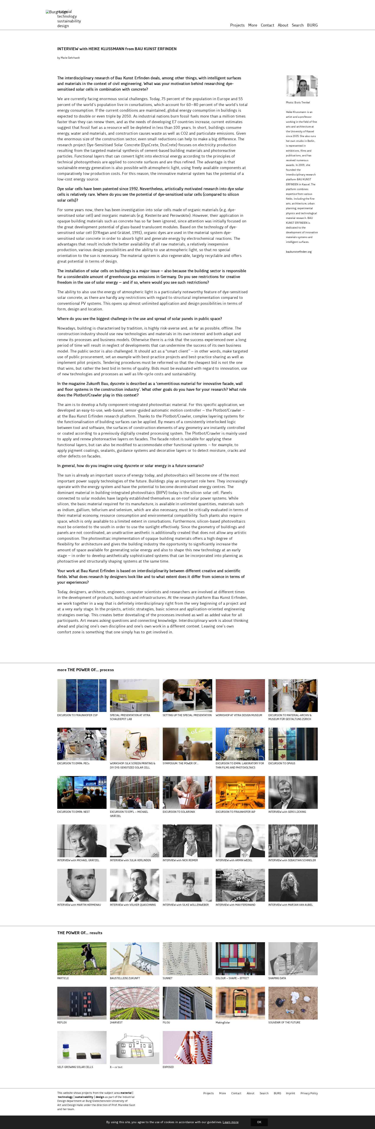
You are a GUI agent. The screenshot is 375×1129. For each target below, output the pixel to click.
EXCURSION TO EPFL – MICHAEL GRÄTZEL (129, 814)
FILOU (166, 1022)
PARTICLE (63, 978)
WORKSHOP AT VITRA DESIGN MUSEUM (239, 715)
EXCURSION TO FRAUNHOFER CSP (77, 715)
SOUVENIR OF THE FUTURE (284, 1022)
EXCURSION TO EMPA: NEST (73, 812)
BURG (312, 25)
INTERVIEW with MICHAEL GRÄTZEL (78, 860)
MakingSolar (223, 1022)
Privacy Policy (309, 1093)
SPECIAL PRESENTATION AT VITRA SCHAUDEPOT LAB (130, 717)
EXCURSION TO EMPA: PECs (73, 763)
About (283, 25)
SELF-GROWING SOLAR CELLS (75, 1067)
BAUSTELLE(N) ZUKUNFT (125, 978)
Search (298, 25)
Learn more (230, 1122)
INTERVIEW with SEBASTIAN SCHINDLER (292, 860)
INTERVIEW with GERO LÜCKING (287, 812)
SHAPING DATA (277, 978)
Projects (237, 25)
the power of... (83, 670)
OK (259, 1122)
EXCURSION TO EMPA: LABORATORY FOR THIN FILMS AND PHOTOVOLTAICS (240, 765)
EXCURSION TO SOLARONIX (179, 812)
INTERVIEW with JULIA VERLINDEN (130, 860)
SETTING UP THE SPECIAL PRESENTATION (187, 715)
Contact (267, 25)
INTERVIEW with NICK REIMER (180, 860)
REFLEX (62, 1022)
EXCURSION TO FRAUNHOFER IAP (235, 812)
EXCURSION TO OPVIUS (281, 763)
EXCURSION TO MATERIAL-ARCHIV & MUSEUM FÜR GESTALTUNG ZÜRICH (290, 717)
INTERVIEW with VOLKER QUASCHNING (133, 905)
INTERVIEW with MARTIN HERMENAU (79, 905)
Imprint (290, 1093)
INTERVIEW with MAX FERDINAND (235, 905)
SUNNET (168, 978)
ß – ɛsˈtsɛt (116, 1067)
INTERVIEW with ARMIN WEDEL (234, 860)
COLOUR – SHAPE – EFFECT (232, 978)
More (252, 25)
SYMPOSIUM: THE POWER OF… (180, 763)
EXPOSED (168, 1067)
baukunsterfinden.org (298, 251)
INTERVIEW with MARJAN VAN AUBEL (290, 905)
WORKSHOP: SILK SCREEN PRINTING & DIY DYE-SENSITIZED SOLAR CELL (132, 765)
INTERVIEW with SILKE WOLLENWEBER (186, 905)
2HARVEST (116, 1022)
